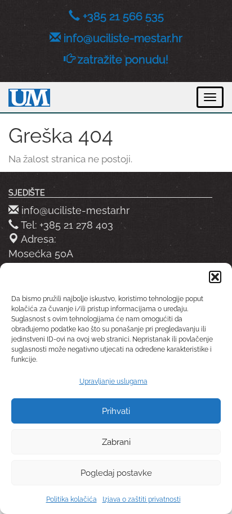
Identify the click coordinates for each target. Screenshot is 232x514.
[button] (215, 277)
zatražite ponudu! (123, 59)
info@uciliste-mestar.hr (123, 38)
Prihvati (116, 411)
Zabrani (116, 442)
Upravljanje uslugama (113, 381)
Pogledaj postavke (116, 473)
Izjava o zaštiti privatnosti (141, 499)
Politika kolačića (71, 499)
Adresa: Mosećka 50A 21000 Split (40, 253)
